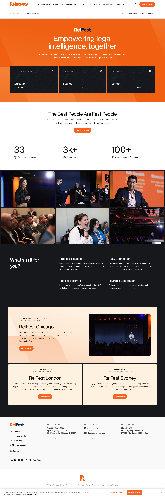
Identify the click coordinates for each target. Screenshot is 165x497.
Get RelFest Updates (18, 445)
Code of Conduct (17, 441)
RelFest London (91, 424)
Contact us (14, 451)
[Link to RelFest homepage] (17, 426)
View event (51, 439)
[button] (31, 13)
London (116, 83)
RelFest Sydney (127, 424)
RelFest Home (15, 432)
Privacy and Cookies (76, 485)
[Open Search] (135, 4)
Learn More (26, 348)
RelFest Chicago (54, 424)
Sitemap (101, 485)
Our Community (82, 130)
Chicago (19, 83)
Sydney (67, 83)
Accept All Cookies (134, 492)
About (123, 14)
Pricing (82, 4)
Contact (150, 14)
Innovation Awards (136, 14)
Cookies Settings (111, 485)
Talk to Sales (147, 4)
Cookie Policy (32, 494)
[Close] (161, 492)
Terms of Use (91, 485)
